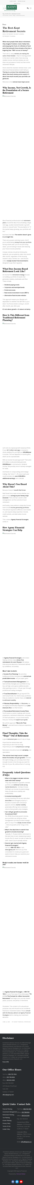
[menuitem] (13, 1)
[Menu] (30, 8)
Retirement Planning (9, 36)
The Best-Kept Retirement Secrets (14, 29)
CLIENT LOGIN (13, 1)
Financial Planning (7, 1109)
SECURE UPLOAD (21, 1)
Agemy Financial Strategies (22, 1022)
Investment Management (10, 1112)
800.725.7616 (12, 1074)
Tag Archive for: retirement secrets (11, 14)
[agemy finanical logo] (14, 8)
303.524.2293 (11, 1080)
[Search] (27, 8)
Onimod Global (20, 1174)
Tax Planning (6, 1117)
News (4, 34)
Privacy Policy (6, 1123)
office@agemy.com (8, 1094)
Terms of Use (6, 1126)
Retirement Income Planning (15, 34)
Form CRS (6, 1062)
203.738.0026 (11, 1077)
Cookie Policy (6, 1129)
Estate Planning (7, 1120)
